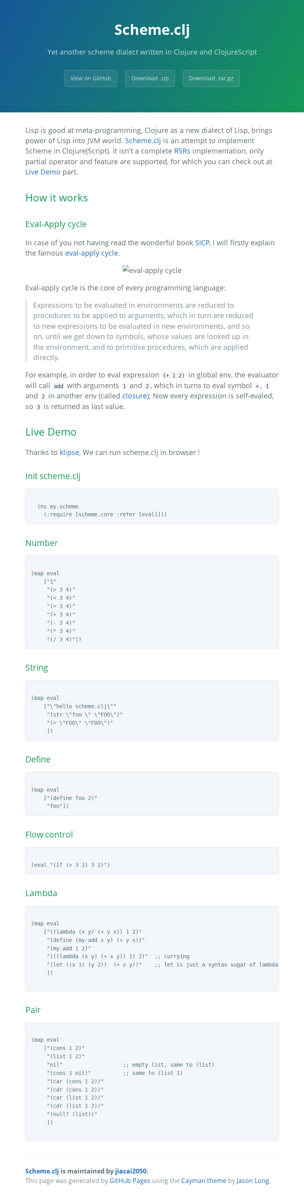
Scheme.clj (143, 140)
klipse (69, 452)
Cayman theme (203, 1180)
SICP (202, 242)
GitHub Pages (130, 1180)
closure (134, 395)
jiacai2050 (130, 1171)
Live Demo (43, 171)
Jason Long (253, 1180)
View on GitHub (90, 78)
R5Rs (182, 150)
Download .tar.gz (211, 78)
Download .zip (150, 78)
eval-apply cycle (91, 253)
